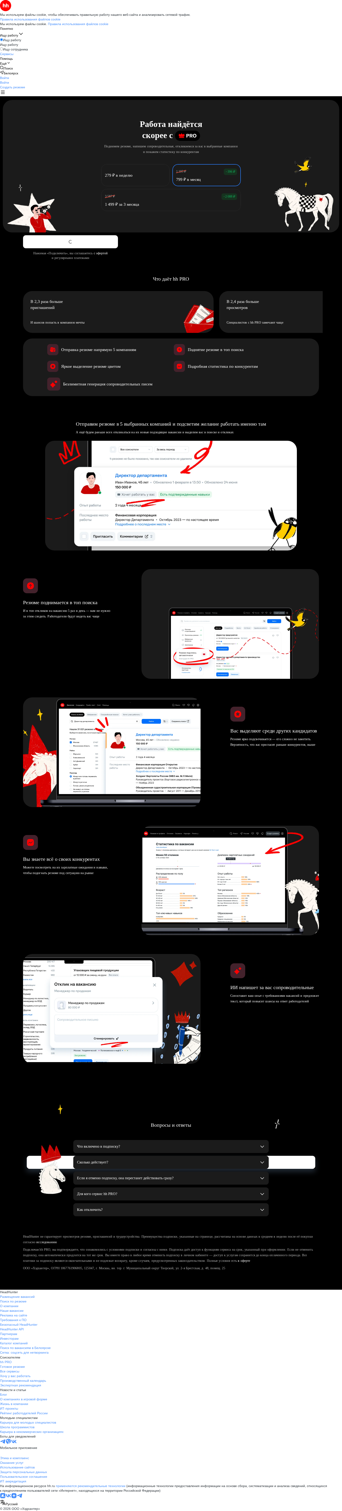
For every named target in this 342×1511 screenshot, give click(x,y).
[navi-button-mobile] (3, 92)
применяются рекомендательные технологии (90, 1486)
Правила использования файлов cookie (78, 24)
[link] (6, 68)
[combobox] (9, 1503)
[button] (4, 78)
